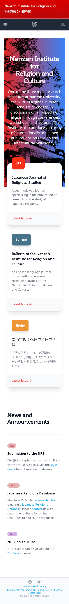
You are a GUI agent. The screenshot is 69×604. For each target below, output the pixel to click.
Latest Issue (22, 218)
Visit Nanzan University (34, 586)
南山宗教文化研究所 (17, 11)
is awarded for (45, 500)
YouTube (13, 553)
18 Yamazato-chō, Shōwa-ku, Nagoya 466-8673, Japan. (34, 590)
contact (37, 509)
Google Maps (34, 592)
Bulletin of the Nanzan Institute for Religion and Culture (33, 259)
